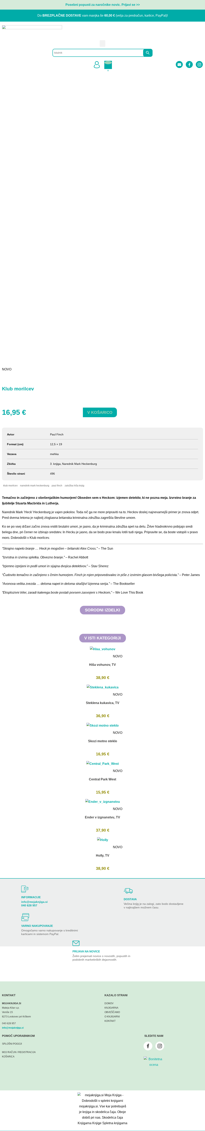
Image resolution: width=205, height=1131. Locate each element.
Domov (109, 1003)
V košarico (100, 412)
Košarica (8, 1056)
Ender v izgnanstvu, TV (102, 817)
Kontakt (110, 1021)
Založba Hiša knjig (74, 485)
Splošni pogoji (12, 1043)
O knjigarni (112, 1016)
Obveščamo (112, 1012)
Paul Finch (57, 485)
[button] (102, 43)
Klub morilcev (10, 485)
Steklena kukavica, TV (102, 703)
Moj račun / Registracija (19, 1052)
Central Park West (102, 779)
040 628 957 (29, 905)
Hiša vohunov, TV (102, 664)
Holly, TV (102, 855)
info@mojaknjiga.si (34, 901)
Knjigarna (111, 1007)
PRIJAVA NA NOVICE (86, 951)
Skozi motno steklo (102, 741)
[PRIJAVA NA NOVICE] (75, 943)
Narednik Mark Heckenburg (34, 485)
